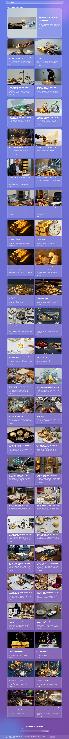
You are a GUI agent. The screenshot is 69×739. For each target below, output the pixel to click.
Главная (45, 2)
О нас (50, 2)
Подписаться (45, 731)
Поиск (61, 2)
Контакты (55, 2)
